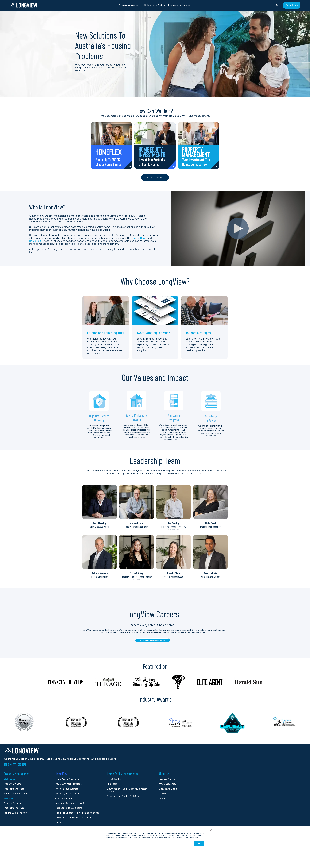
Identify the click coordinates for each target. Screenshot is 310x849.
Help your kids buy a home (68, 808)
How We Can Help (168, 779)
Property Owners (12, 803)
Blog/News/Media (168, 788)
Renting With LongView (15, 793)
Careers (162, 793)
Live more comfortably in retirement (73, 817)
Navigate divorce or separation (70, 803)
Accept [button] (199, 843)
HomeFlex (35, 240)
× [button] (210, 830)
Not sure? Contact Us (155, 177)
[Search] (277, 5)
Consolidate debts (64, 798)
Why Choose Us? (167, 784)
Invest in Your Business (66, 788)
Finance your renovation (67, 793)
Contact (163, 798)
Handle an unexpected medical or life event (77, 812)
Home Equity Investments (122, 774)
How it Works (114, 779)
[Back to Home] (24, 7)
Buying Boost (139, 238)
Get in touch (292, 5)
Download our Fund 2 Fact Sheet (123, 796)
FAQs (58, 822)
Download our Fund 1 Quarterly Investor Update (127, 790)
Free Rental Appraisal (14, 788)
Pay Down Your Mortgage (68, 784)
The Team (112, 784)
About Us (164, 774)
